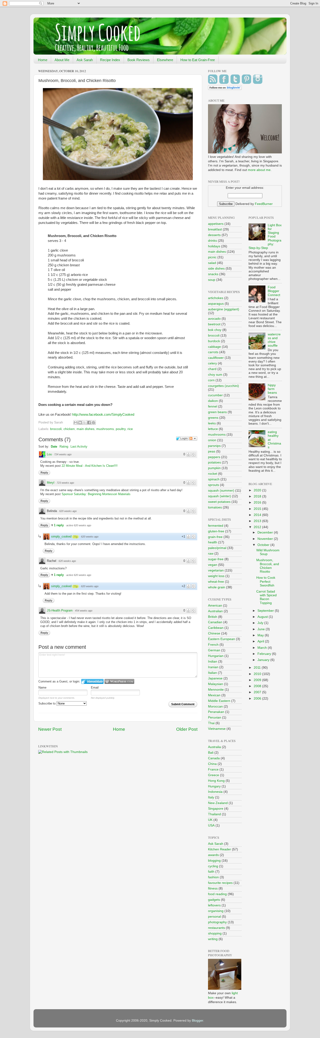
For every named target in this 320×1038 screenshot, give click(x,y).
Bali (210, 752)
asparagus (216, 303)
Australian (215, 611)
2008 (258, 686)
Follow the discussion (193, 438)
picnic (212, 257)
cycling (213, 866)
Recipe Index (110, 60)
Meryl (50, 482)
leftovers (214, 905)
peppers (214, 457)
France (213, 769)
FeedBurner (264, 204)
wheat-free (216, 581)
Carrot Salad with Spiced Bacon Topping (266, 597)
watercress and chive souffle (274, 340)
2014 (258, 515)
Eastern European (221, 639)
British (212, 617)
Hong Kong (216, 780)
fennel (212, 406)
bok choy (214, 330)
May (261, 635)
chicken (69, 429)
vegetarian (216, 570)
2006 (258, 698)
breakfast (215, 229)
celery (212, 363)
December (265, 532)
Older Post (186, 729)
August (263, 617)
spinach (214, 479)
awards (213, 855)
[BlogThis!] (80, 422)
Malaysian (215, 684)
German (214, 650)
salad (212, 263)
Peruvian (214, 717)
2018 (258, 496)
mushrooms (105, 429)
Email (95, 687)
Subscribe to (47, 703)
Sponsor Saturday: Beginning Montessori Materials (96, 494)
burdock (214, 341)
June (261, 629)
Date (54, 446)
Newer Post (50, 729)
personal (214, 916)
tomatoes (215, 507)
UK (210, 820)
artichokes (215, 298)
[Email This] (75, 422)
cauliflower (216, 358)
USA (211, 825)
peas (211, 451)
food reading (217, 894)
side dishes (216, 268)
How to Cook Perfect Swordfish (265, 581)
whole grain (216, 587)
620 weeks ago (68, 511)
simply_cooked (61, 536)
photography (217, 922)
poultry (121, 429)
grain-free (215, 537)
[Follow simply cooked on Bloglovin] (225, 89)
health (212, 542)
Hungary (214, 786)
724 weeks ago (62, 454)
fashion (213, 877)
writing (213, 939)
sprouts (213, 485)
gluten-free (216, 531)
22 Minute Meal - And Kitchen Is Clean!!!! (90, 465)
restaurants (216, 928)
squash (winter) (219, 496)
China (212, 764)
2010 (258, 674)
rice (130, 429)
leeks (212, 423)
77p (75, 536)
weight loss (216, 576)
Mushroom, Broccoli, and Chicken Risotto (267, 565)
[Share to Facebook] (89, 422)
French (213, 644)
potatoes (214, 462)
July (260, 623)
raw (210, 553)
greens (213, 417)
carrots (213, 352)
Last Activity (79, 446)
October (263, 545)
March (262, 647)
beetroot (214, 324)
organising (215, 911)
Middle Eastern (219, 701)
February (264, 654)
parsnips (214, 446)
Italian (212, 673)
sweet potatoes (219, 502)
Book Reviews (138, 60)
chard (212, 369)
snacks (213, 274)
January (263, 660)
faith (211, 871)
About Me (62, 60)
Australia (214, 747)
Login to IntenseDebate (92, 681)
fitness (213, 888)
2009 (258, 680)
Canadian (215, 622)
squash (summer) (221, 490)
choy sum (215, 374)
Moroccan (215, 706)
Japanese (215, 678)
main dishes (85, 429)
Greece (213, 775)
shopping (215, 933)
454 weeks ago (83, 610)
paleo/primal (217, 548)
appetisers (215, 224)
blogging (214, 860)
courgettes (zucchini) (223, 386)
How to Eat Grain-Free (197, 60)
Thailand (214, 814)
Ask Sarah (85, 60)
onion (212, 440)
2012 (258, 527)
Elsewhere (165, 60)
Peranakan (216, 712)
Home (42, 60)
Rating (64, 446)
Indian (212, 661)
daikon (213, 401)
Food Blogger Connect (274, 291)
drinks (212, 240)
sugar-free (215, 559)
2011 (258, 667)
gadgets (214, 899)
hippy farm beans (272, 388)
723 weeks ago (65, 482)
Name (42, 687)
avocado (214, 318)
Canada (214, 758)
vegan (212, 565)
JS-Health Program (60, 610)
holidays (214, 246)
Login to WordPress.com (119, 681)
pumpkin (214, 468)
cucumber (215, 395)
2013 (258, 521)
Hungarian (215, 656)
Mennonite (216, 689)
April (261, 641)
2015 (258, 509)
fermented (215, 525)
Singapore (215, 808)
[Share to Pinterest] (93, 422)
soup (211, 280)
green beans (217, 412)
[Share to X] (84, 422)
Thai (211, 723)
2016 (258, 502)
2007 (258, 692)
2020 (258, 490)
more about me (259, 170)
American (215, 605)
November (265, 539)
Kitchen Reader (219, 849)
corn (211, 380)
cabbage (214, 346)
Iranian (213, 667)
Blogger (197, 1020)
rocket (212, 473)
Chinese (214, 633)
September (266, 610)
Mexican (214, 695)
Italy (211, 797)
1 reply (59, 525)
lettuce (213, 429)
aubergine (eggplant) (223, 309)
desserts (214, 235)
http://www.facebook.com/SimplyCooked (103, 414)
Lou (49, 454)
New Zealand (218, 803)
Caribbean (215, 628)
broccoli (56, 429)
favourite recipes (220, 883)
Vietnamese (217, 728)
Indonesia (215, 791)
